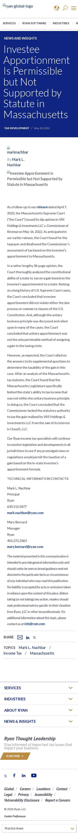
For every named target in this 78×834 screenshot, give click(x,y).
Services (9, 23)
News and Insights (20, 38)
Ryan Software (34, 23)
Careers (25, 788)
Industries (61, 23)
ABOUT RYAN (16, 710)
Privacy (23, 794)
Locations (43, 788)
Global (9, 788)
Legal (8, 794)
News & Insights (20, 721)
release (42, 207)
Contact (61, 788)
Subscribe (13, 756)
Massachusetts (42, 653)
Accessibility (43, 794)
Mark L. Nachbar (32, 647)
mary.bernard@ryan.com (25, 547)
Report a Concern (57, 800)
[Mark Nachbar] (18, 151)
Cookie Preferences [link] (15, 816)
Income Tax (12, 653)
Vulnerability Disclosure (21, 800)
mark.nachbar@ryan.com (25, 513)
